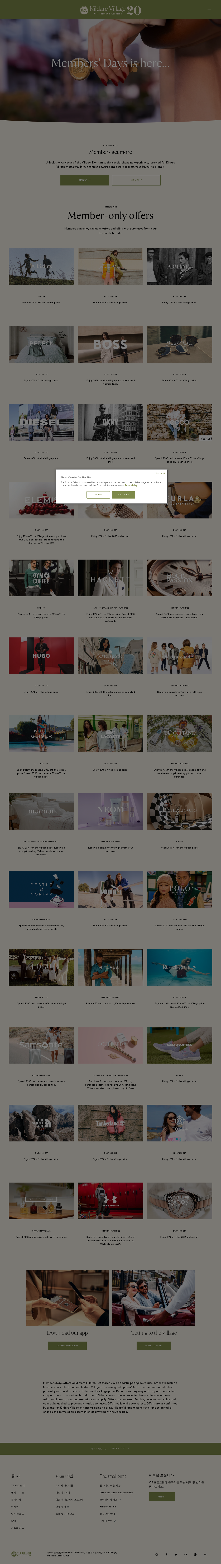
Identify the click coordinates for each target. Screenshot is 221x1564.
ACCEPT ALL (123, 495)
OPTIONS (98, 495)
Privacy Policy (131, 485)
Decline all (160, 473)
